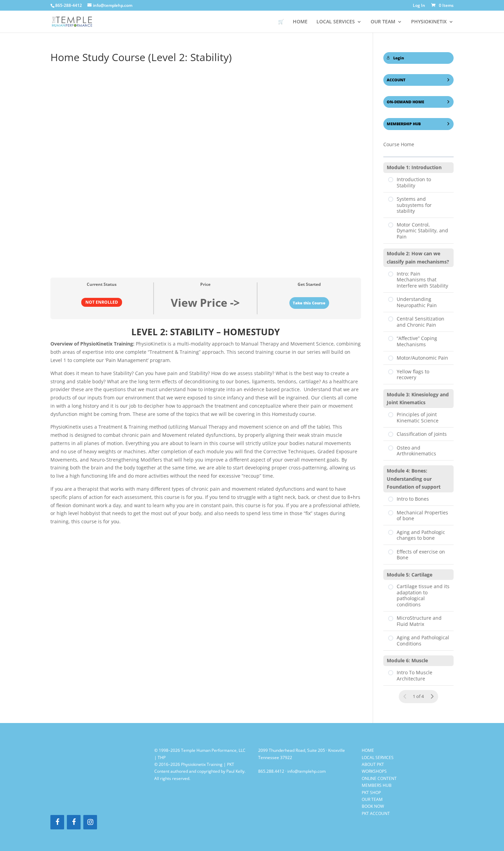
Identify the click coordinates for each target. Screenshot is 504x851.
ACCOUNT (396, 80)
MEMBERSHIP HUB (404, 123)
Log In (419, 5)
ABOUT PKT (373, 764)
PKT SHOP (371, 792)
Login (398, 58)
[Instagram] (90, 822)
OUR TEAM (383, 22)
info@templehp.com (306, 771)
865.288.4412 (271, 771)
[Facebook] (57, 822)
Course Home (398, 144)
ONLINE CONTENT (379, 778)
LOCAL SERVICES (378, 757)
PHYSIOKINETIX (429, 22)
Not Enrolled (101, 302)
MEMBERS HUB (377, 785)
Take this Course (309, 303)
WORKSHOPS (374, 771)
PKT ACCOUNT (376, 813)
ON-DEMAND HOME (405, 102)
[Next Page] (432, 696)
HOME (300, 22)
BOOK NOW (373, 806)
